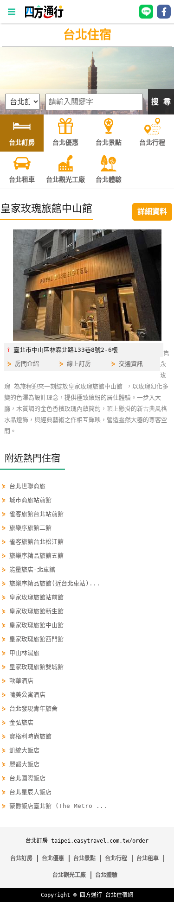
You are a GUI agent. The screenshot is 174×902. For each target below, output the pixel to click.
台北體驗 (106, 875)
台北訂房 (21, 858)
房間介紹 (27, 363)
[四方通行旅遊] (43, 16)
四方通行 (91, 895)
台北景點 (84, 858)
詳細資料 (152, 211)
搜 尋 (161, 101)
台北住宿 (87, 35)
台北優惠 (53, 858)
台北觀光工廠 (69, 875)
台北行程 (116, 858)
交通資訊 (131, 363)
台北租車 (147, 858)
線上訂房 (79, 363)
